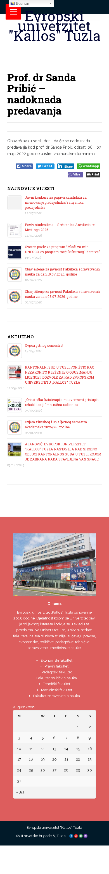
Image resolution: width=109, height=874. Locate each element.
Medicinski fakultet (56, 690)
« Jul (20, 792)
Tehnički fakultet (56, 684)
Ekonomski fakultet (56, 660)
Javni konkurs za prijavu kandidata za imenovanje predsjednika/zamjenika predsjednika (56, 202)
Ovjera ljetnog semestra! (44, 345)
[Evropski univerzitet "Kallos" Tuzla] (54, 49)
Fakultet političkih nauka (56, 678)
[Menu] (13, 12)
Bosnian (22, 3)
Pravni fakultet (56, 666)
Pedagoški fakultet (56, 672)
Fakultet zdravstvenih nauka (56, 696)
